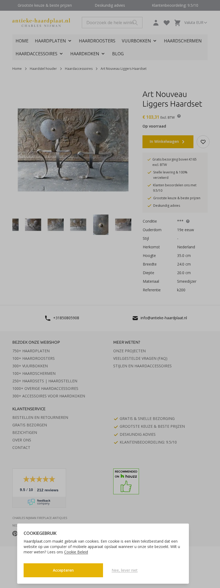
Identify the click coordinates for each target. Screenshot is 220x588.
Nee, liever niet (125, 570)
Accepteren (63, 570)
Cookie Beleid (76, 551)
